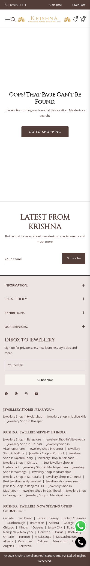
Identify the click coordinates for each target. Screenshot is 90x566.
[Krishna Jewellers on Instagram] (27, 393)
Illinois (23, 527)
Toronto (24, 537)
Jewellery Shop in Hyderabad (22, 416)
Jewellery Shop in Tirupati (24, 444)
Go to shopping (45, 131)
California (25, 546)
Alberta (8, 541)
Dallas (59, 532)
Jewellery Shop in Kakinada (56, 458)
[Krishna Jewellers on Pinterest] (17, 393)
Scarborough (16, 523)
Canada (8, 518)
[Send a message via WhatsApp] (80, 526)
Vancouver (25, 541)
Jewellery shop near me (62, 481)
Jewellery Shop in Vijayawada (65, 439)
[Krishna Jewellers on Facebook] (7, 393)
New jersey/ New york (18, 532)
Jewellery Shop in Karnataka (22, 477)
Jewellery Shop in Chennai (63, 477)
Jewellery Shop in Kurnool (46, 453)
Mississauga (43, 537)
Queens (38, 527)
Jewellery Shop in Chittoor (21, 463)
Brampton (37, 523)
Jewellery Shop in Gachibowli (42, 491)
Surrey (54, 518)
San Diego (25, 518)
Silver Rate (78, 5)
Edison (71, 527)
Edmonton (60, 541)
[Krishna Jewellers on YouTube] (37, 393)
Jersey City (55, 527)
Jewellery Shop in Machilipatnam (46, 467)
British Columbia (74, 518)
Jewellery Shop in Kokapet (25, 421)
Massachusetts (66, 537)
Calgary (43, 541)
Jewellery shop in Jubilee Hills (66, 416)
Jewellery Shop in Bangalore (22, 439)
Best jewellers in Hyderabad (22, 481)
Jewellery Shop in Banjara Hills (23, 486)
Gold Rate (55, 5)
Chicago (8, 527)
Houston (44, 532)
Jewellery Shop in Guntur (46, 449)
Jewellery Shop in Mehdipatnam (48, 495)
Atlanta (54, 523)
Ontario (8, 537)
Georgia (69, 523)
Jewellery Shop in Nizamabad (52, 472)
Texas (41, 518)
